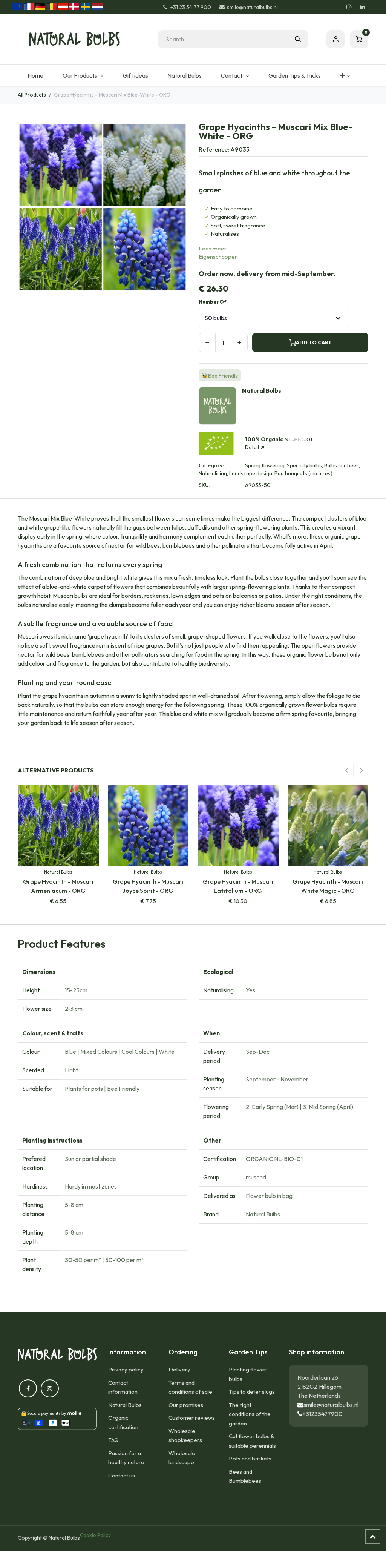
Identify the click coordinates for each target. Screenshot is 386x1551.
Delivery (179, 1369)
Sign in (335, 39)
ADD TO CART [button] (314, 342)
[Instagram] (349, 7)
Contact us (121, 1475)
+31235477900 (322, 1413)
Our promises (185, 1404)
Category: (211, 465)
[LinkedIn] (362, 7)
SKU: (204, 485)
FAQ (113, 1440)
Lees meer (213, 248)
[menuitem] (35, 75)
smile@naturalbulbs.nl (330, 1404)
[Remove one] (207, 342)
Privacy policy (126, 1369)
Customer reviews (191, 1417)
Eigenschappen (218, 256)
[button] (347, 770)
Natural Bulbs (125, 1404)
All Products (32, 94)
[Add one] (239, 342)
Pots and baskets (250, 1458)
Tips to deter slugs (252, 1391)
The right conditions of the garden (250, 1414)
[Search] (297, 39)
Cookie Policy (95, 1535)
